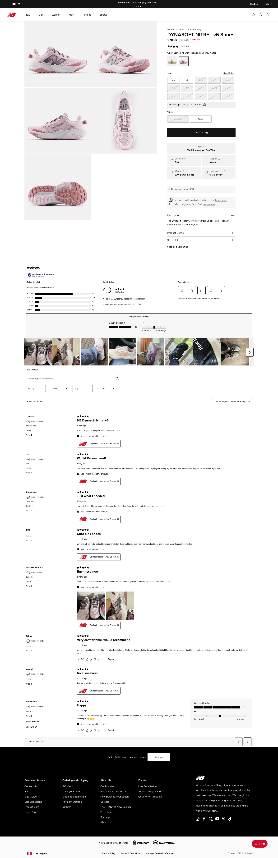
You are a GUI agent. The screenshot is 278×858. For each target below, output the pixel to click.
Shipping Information (74, 796)
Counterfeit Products (150, 796)
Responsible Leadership (113, 791)
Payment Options (72, 801)
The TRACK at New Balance (116, 807)
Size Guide (228, 73)
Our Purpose (107, 786)
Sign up (159, 757)
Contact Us (30, 786)
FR (41, 853)
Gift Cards (68, 786)
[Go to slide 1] (137, 6)
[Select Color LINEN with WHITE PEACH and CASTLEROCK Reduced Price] (172, 61)
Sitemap (105, 817)
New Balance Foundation (114, 796)
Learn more (221, 200)
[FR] (12, 4)
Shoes (181, 29)
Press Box (105, 812)
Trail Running (194, 29)
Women (171, 29)
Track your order (71, 791)
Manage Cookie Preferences (160, 853)
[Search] (253, 14)
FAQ (26, 791)
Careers (104, 801)
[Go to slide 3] (141, 6)
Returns (66, 807)
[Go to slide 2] (139, 6)
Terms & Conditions (130, 853)
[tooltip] (184, 159)
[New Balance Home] (12, 15)
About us (105, 822)
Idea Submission (147, 786)
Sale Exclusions (33, 801)
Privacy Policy (109, 853)
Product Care (31, 807)
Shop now (157, 2)
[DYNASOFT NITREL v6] (57, 54)
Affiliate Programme (149, 791)
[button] (260, 14)
